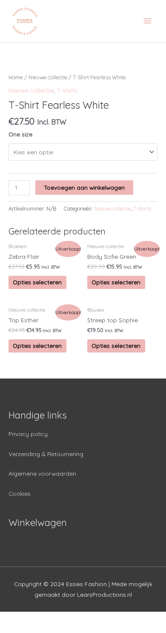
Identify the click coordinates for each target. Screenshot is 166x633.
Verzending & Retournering (46, 453)
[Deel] (53, 618)
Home (16, 77)
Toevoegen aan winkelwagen (84, 187)
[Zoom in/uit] (124, 618)
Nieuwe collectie (48, 77)
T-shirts (67, 90)
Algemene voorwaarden (42, 473)
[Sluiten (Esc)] (17, 618)
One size (20, 134)
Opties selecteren (37, 282)
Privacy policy (28, 433)
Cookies (20, 493)
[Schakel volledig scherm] (89, 618)
